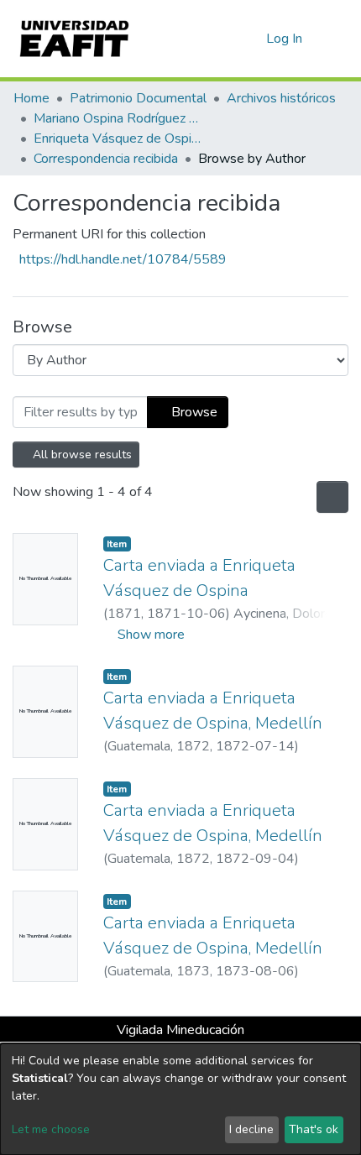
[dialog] (180, 1099)
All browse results (81, 455)
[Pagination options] (330, 497)
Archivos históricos (281, 98)
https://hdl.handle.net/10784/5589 (123, 259)
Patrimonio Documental (138, 98)
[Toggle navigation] (337, 38)
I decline (251, 1129)
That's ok (313, 1129)
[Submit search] (226, 39)
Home (31, 98)
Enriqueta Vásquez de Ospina (117, 138)
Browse (192, 412)
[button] (250, 39)
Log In (285, 38)
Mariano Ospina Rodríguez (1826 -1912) (117, 118)
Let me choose (51, 1129)
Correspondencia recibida (106, 158)
